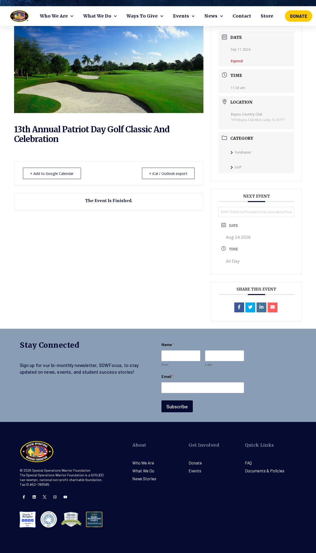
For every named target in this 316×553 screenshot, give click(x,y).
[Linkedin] (261, 307)
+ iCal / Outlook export (168, 173)
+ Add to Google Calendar (52, 173)
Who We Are (54, 16)
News (210, 16)
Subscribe (177, 406)
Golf (238, 167)
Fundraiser (243, 152)
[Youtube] (65, 497)
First (165, 364)
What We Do (97, 16)
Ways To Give (142, 16)
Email (167, 376)
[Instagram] (55, 497)
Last (208, 364)
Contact (242, 16)
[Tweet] (250, 307)
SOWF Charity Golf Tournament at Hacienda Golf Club (256, 212)
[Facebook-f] (24, 497)
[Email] (272, 307)
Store (267, 16)
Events (181, 16)
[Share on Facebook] (239, 307)
